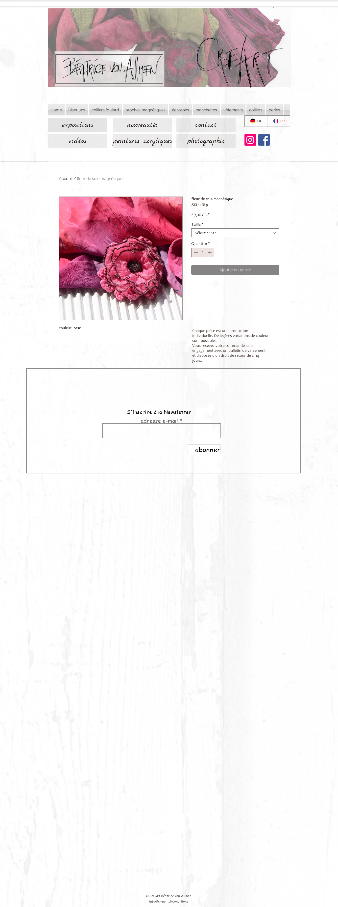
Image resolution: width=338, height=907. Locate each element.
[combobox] (235, 232)
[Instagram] (250, 140)
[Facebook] (264, 140)
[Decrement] (195, 252)
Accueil (65, 178)
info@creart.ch (160, 901)
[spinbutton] (203, 252)
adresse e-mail (159, 420)
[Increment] (210, 252)
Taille (197, 224)
